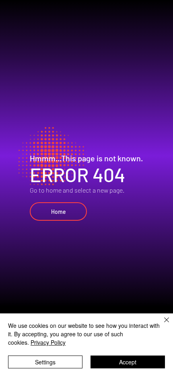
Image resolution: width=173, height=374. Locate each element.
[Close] (161, 324)
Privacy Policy (48, 342)
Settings (45, 362)
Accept (127, 362)
